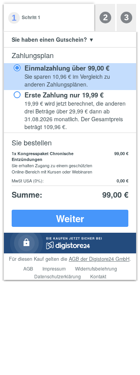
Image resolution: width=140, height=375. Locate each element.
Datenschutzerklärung (57, 276)
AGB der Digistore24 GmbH (99, 258)
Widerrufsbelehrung (96, 268)
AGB (28, 268)
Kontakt (98, 276)
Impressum (54, 268)
